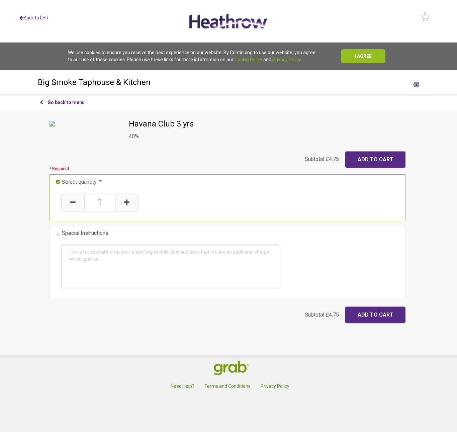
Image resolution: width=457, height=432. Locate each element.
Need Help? (182, 386)
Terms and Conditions (227, 386)
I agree (363, 56)
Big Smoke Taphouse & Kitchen (94, 82)
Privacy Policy (286, 59)
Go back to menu (66, 102)
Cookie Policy (248, 59)
